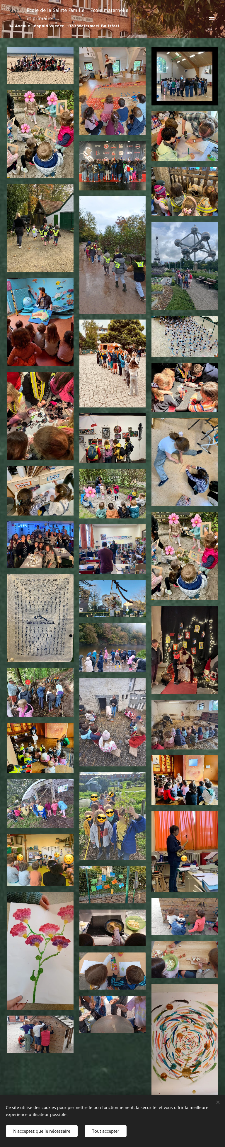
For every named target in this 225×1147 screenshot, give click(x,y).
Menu (212, 19)
